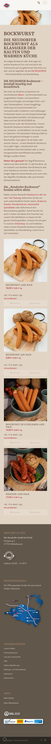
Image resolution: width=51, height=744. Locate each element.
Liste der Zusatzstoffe (12, 657)
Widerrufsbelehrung (11, 665)
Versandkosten (10, 298)
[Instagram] (45, 740)
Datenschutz (9, 678)
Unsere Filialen (9, 648)
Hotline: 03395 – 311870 (15, 563)
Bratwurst (41, 201)
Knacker (7, 204)
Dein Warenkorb (11, 703)
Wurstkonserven (19, 204)
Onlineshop (20, 223)
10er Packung (14, 198)
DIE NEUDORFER (38, 71)
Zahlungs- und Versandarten (15, 669)
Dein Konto (9, 698)
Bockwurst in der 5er (36, 194)
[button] (4, 739)
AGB (5, 661)
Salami (21, 94)
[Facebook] (41, 740)
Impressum (8, 674)
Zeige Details (35, 303)
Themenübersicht (11, 653)
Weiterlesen (16, 303)
